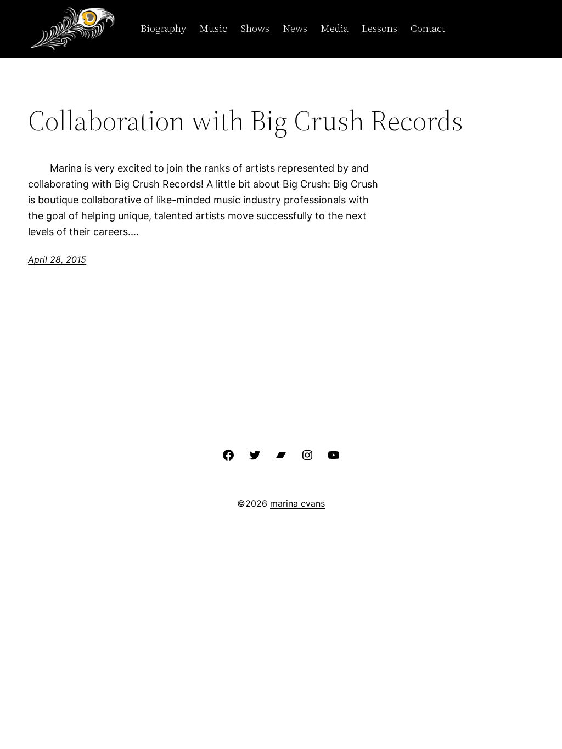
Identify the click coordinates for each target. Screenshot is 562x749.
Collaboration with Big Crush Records (245, 120)
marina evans (297, 503)
